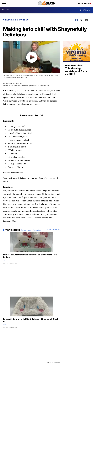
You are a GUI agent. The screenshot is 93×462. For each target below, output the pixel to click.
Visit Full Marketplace (52, 230)
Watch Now (84, 3)
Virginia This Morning (16, 20)
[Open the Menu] (4, 3)
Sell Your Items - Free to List (31, 230)
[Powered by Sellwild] (57, 362)
